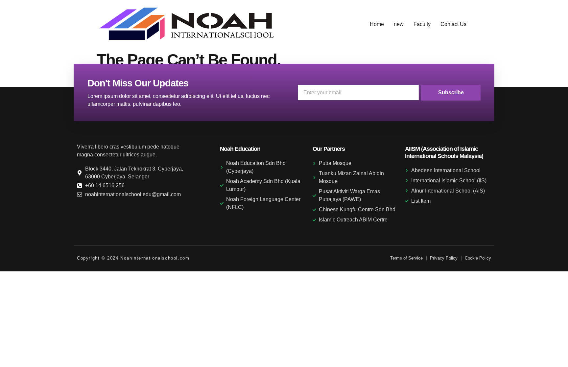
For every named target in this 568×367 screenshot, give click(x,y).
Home (377, 24)
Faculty (422, 24)
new (399, 24)
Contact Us (453, 24)
